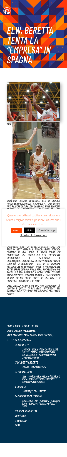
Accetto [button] (16, 230)
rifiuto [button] (29, 230)
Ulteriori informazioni (33, 235)
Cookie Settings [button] (46, 230)
